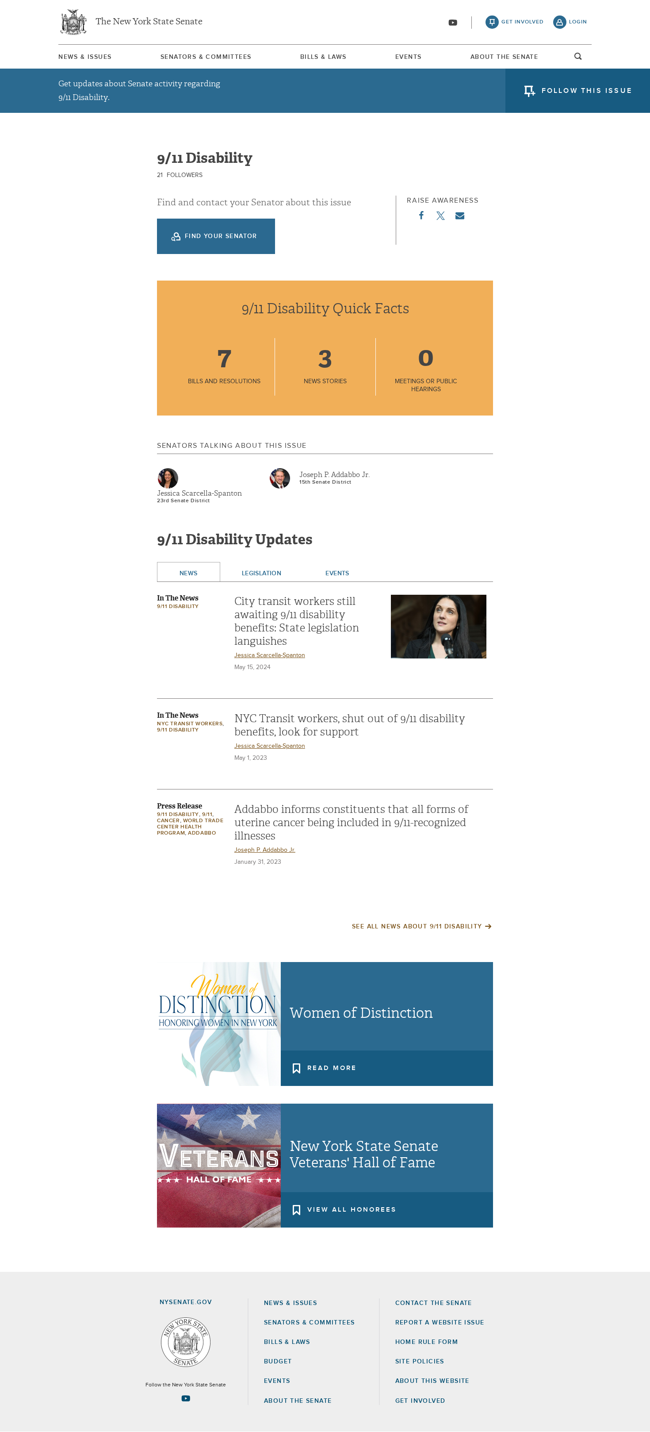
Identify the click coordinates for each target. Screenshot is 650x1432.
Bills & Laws (323, 57)
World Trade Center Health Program (190, 827)
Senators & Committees (206, 57)
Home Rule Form (427, 1342)
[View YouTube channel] (453, 22)
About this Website (432, 1381)
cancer (168, 821)
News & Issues (84, 57)
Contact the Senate (433, 1303)
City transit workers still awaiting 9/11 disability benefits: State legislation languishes (296, 621)
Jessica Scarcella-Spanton (199, 493)
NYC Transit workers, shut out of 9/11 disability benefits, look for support (349, 725)
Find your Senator (221, 236)
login (578, 22)
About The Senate (504, 57)
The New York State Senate (149, 22)
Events (408, 57)
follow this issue (587, 90)
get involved (522, 22)
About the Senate (298, 1401)
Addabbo (202, 833)
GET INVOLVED (420, 1401)
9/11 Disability (178, 606)
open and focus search (578, 58)
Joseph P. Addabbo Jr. (334, 474)
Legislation (262, 573)
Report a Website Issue (440, 1323)
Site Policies (419, 1362)
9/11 (207, 814)
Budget (278, 1362)
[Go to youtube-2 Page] (186, 1398)
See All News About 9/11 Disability (417, 927)
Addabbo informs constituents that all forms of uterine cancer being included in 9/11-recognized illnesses (351, 823)
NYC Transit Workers (189, 724)
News (189, 573)
